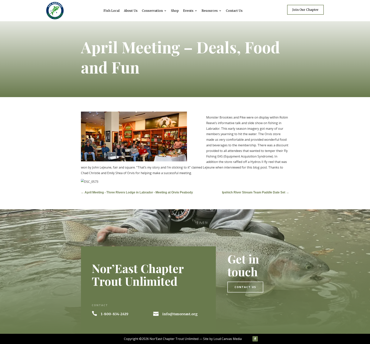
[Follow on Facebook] (255, 338)
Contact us (245, 287)
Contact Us (234, 11)
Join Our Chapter (305, 10)
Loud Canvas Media (228, 339)
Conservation (152, 11)
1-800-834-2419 (114, 314)
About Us (131, 11)
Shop (175, 11)
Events (188, 11)
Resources (210, 11)
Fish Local (111, 11)
